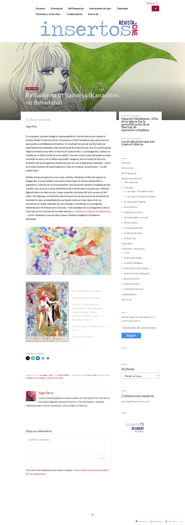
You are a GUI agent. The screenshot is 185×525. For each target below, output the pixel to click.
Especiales (122, 8)
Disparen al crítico (133, 212)
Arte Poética (130, 207)
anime (42, 378)
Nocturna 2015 (132, 283)
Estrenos (40, 8)
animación (32, 378)
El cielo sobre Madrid (134, 201)
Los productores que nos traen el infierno (138, 142)
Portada (58, 378)
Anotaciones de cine (99, 8)
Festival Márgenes (133, 263)
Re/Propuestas (76, 8)
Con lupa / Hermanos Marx (139, 191)
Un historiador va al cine (136, 217)
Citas (126, 252)
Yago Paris (31, 126)
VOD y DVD (32, 89)
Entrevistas (57, 8)
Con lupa (128, 187)
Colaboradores (74, 14)
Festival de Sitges (133, 257)
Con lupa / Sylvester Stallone (141, 196)
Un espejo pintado (133, 227)
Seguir (131, 335)
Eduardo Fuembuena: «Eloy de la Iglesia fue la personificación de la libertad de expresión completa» (139, 123)
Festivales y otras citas (48, 14)
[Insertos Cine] (92, 29)
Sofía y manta (131, 222)
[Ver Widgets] (155, 8)
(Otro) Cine (130, 238)
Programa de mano (133, 233)
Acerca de (93, 14)
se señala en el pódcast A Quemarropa (91, 211)
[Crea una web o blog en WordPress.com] (92, 514)
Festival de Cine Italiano (136, 268)
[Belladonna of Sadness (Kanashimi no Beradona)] (92, 81)
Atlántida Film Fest (133, 289)
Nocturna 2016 (132, 278)
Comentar (103, 458)
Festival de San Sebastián (137, 273)
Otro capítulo (131, 182)
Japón (49, 378)
